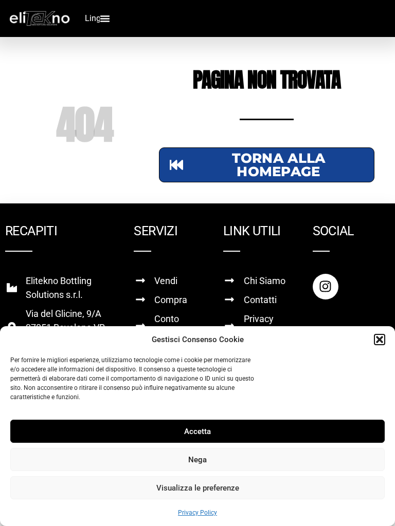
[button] (379, 339)
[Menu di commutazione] (105, 18)
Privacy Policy (197, 512)
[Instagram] (325, 286)
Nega (197, 459)
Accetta (197, 431)
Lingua (97, 18)
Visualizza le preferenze (197, 488)
